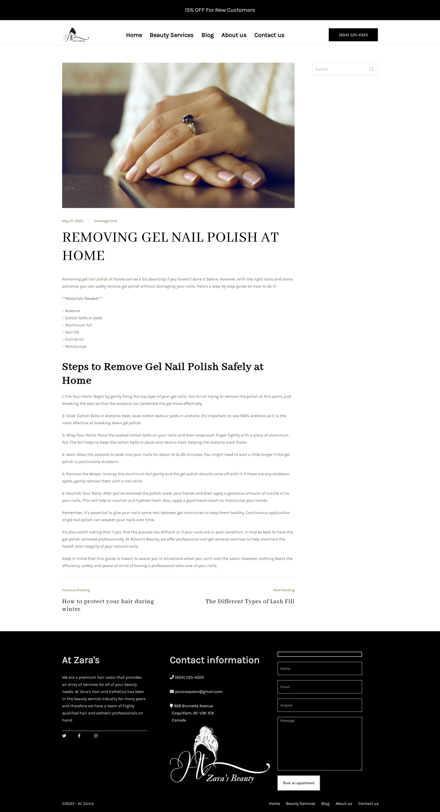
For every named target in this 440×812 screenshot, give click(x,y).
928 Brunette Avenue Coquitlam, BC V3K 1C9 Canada (192, 713)
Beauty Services (300, 803)
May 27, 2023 (72, 221)
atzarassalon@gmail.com (199, 691)
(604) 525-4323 (353, 34)
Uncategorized (105, 221)
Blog (325, 803)
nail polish (98, 279)
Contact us (368, 803)
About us (344, 803)
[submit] (371, 69)
